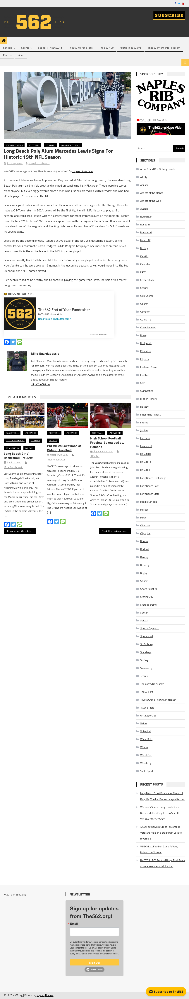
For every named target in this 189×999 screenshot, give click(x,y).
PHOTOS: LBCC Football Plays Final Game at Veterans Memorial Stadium (162, 863)
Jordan (144, 430)
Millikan (35, 440)
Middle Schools (148, 502)
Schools (7, 48)
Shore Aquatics (148, 589)
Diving (143, 335)
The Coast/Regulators (152, 684)
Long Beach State (149, 494)
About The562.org (130, 48)
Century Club (147, 280)
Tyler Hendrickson (56, 459)
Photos (7, 55)
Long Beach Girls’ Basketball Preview (18, 455)
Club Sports (146, 296)
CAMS (143, 272)
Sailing (143, 581)
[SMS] (19, 342)
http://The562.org (40, 384)
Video (21, 55)
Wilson (29, 448)
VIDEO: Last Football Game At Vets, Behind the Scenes (159, 849)
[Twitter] (13, 342)
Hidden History (148, 399)
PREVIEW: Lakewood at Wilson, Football (64, 448)
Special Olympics (149, 628)
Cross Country (148, 327)
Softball (144, 620)
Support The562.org (50, 48)
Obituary (145, 525)
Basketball (12, 433)
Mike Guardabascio (38, 163)
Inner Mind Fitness (150, 414)
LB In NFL (50, 145)
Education (145, 351)
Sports (25, 48)
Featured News (14, 145)
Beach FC (145, 240)
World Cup (146, 755)
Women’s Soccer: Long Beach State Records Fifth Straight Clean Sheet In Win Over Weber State (160, 813)
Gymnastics (146, 391)
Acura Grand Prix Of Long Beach (157, 169)
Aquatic (144, 185)
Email (74, 923)
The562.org (146, 692)
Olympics (145, 533)
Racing (144, 557)
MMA (143, 517)
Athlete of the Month (151, 193)
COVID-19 (145, 319)
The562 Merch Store (80, 48)
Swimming (146, 668)
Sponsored (146, 636)
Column (144, 304)
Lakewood (31, 433)
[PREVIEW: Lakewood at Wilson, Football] (67, 415)
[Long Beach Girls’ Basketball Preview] (24, 415)
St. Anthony (12, 448)
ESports (144, 359)
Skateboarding (148, 605)
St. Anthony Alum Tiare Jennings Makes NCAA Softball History (116, 531)
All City (143, 177)
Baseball (145, 224)
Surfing (144, 660)
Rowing (144, 565)
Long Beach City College (153, 478)
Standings (145, 652)
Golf (142, 383)
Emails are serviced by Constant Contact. (100, 953)
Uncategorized (148, 715)
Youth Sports (147, 771)
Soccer (144, 612)
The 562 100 (106, 48)
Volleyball (145, 731)
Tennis (144, 676)
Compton (145, 311)
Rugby (143, 573)
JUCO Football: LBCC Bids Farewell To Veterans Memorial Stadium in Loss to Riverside (161, 832)
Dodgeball (146, 343)
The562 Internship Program (163, 48)
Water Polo (146, 739)
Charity (144, 288)
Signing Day (146, 597)
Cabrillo (144, 256)
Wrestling (145, 763)
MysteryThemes (45, 995)
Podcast (144, 549)
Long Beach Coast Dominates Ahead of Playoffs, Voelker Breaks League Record (162, 796)
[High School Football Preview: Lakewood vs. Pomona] (110, 415)
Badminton (146, 216)
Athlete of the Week (151, 201)
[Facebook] (7, 342)
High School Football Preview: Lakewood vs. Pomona (107, 442)
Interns (144, 422)
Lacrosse (145, 438)
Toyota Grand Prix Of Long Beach (158, 700)
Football (34, 145)
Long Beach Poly (70, 145)
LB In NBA (145, 462)
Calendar (145, 264)
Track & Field (147, 707)
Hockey (144, 407)
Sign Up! (94, 962)
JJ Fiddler (94, 456)
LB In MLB (145, 454)
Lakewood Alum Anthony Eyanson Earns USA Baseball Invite (21, 531)
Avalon (144, 209)
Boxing (144, 248)
